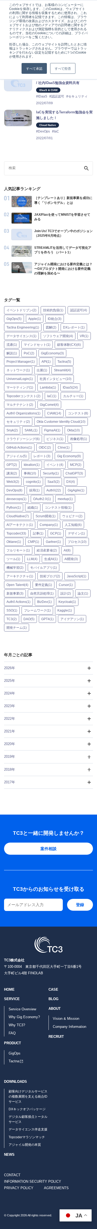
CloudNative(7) (17, 516)
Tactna (14, 1061)
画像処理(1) (78, 439)
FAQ (12, 1033)
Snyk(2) (12, 430)
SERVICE (12, 999)
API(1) (46, 361)
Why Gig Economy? (24, 1017)
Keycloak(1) (67, 601)
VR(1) (84, 335)
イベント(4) (54, 464)
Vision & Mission (66, 1019)
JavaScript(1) (76, 576)
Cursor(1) (66, 584)
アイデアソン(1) (72, 619)
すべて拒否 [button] (63, 68)
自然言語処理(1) (42, 593)
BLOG (53, 999)
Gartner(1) (53, 541)
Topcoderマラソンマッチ (27, 1137)
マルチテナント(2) (19, 404)
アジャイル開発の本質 (25, 1145)
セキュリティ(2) (18, 421)
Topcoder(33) (16, 533)
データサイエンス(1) (21, 335)
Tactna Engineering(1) (22, 327)
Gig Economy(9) (69, 456)
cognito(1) (33, 481)
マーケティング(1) (19, 387)
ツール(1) (13, 559)
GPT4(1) (47, 619)
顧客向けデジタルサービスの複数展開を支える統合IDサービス (28, 1096)
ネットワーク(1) (18, 370)
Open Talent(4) (17, 584)
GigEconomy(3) (52, 353)
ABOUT (54, 1009)
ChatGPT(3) (74, 473)
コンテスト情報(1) (58, 507)
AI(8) (67, 550)
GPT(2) (11, 464)
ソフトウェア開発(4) (58, 335)
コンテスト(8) (78, 413)
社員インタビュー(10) (55, 378)
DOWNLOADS (15, 1082)
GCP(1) (55, 533)
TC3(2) (11, 619)
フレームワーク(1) (37, 610)
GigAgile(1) (76, 490)
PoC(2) (29, 353)
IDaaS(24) (70, 387)
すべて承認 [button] (34, 68)
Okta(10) (73, 430)
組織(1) (32, 507)
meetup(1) (65, 499)
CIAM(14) (54, 413)
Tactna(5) (64, 361)
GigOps (14, 1053)
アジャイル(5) (16, 456)
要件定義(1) (43, 584)
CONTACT (12, 1175)
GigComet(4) (49, 404)
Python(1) (13, 507)
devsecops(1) (16, 499)
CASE (53, 989)
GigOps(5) (14, 318)
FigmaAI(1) (52, 430)
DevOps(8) (14, 490)
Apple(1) (34, 318)
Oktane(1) (13, 541)
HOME (9, 989)
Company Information (69, 1027)
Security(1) (51, 473)
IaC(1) (51, 395)
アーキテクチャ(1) (19, 576)
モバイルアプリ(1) (43, 567)
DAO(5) (28, 619)
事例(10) (30, 473)
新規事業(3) (14, 593)
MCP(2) (75, 464)
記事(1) (38, 533)
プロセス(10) (77, 541)
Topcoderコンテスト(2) (23, 395)
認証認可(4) (78, 310)
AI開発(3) (71, 559)
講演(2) (11, 473)
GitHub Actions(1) (19, 447)
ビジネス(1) (54, 439)
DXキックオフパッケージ (27, 1109)
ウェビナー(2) (72, 516)
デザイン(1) (76, 533)
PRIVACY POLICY (18, 1188)
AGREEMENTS (56, 1188)
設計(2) (65, 593)
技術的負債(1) (53, 310)
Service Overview (22, 1009)
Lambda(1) (48, 387)
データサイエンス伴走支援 (28, 1129)
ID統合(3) (54, 318)
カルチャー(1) (73, 395)
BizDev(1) (44, 601)
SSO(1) (11, 610)
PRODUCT (12, 1043)
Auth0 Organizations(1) (23, 413)
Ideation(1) (32, 464)
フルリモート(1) (18, 550)
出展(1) (42, 370)
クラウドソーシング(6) (23, 439)
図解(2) (51, 327)
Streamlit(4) (62, 370)
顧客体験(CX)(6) (69, 344)
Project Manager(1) (20, 361)
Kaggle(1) (64, 610)
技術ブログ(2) (50, 576)
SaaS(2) (53, 481)
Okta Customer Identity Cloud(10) (61, 421)
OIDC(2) (45, 447)
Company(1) (49, 524)
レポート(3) (41, 456)
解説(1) (11, 353)
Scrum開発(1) (46, 516)
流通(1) (11, 344)
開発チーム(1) (16, 627)
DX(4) (70, 481)
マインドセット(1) (37, 344)
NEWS (9, 1155)
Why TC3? (17, 1025)
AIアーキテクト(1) (19, 524)
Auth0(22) (53, 490)
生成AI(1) (51, 559)
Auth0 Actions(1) (18, 601)
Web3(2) (12, 481)
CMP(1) (33, 541)
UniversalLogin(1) (19, 378)
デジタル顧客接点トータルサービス (28, 1119)
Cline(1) (64, 447)
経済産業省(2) (47, 550)
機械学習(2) (14, 567)
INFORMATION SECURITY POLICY (32, 1181)
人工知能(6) (73, 524)
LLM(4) (32, 559)
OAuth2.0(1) (42, 499)
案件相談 (48, 848)
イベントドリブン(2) (21, 310)
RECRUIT (56, 1037)
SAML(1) (31, 430)
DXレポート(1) (74, 327)
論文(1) (83, 593)
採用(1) (34, 490)
